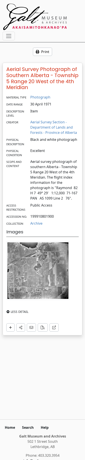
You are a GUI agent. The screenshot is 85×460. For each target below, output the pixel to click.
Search (28, 427)
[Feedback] (31, 327)
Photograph (40, 97)
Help (45, 427)
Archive (36, 223)
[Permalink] (54, 327)
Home (10, 427)
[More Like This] (43, 327)
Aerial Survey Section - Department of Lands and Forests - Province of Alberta (53, 127)
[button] (20, 327)
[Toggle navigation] (9, 36)
